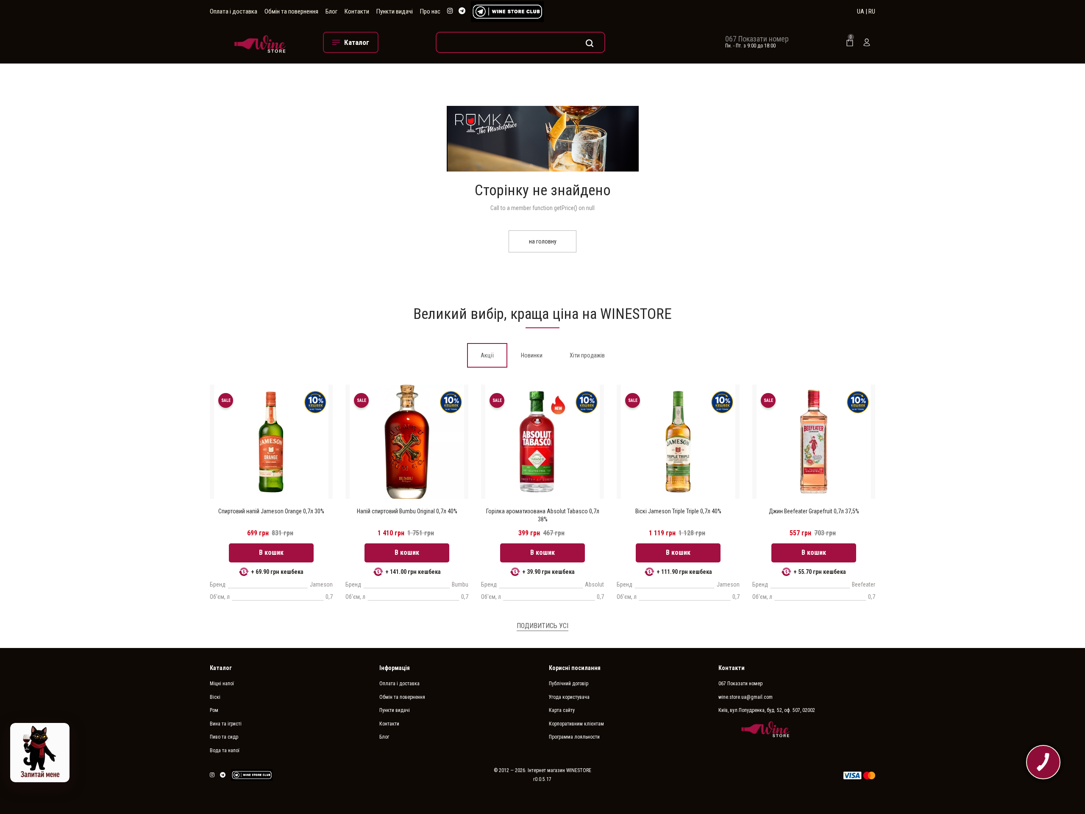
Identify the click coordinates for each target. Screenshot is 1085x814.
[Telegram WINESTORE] (462, 11)
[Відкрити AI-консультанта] (40, 752)
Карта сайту (562, 710)
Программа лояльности (574, 737)
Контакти (357, 11)
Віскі (215, 697)
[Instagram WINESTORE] (450, 11)
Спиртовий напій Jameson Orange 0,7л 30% (271, 511)
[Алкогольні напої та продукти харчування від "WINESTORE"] (260, 42)
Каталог (221, 668)
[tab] (487, 355)
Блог (331, 11)
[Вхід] (866, 42)
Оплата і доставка (233, 11)
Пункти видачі (394, 11)
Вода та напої (224, 750)
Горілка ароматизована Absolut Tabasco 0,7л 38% (542, 515)
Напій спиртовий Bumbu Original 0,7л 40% (407, 511)
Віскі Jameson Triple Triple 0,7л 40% (678, 511)
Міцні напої (222, 684)
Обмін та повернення (291, 11)
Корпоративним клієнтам (576, 724)
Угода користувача (569, 697)
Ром (214, 710)
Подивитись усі (542, 626)
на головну (542, 241)
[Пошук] (520, 42)
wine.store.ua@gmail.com (745, 697)
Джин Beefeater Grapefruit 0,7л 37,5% (814, 511)
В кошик (271, 552)
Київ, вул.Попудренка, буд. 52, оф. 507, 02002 (766, 710)
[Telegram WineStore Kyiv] (507, 11)
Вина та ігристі (226, 724)
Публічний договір (568, 684)
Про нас (430, 11)
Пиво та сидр (224, 737)
